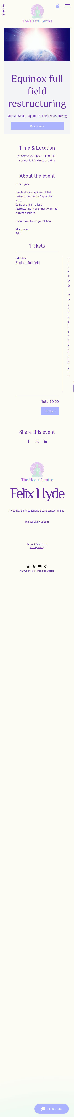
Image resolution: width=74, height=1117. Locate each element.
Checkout (49, 411)
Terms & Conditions (37, 544)
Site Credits (48, 570)
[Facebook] (34, 566)
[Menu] (67, 6)
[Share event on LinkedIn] (45, 441)
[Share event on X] (37, 441)
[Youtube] (40, 566)
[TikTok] (46, 566)
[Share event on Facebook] (28, 441)
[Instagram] (28, 566)
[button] (58, 6)
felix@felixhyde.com (37, 521)
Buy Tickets (37, 126)
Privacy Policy (37, 547)
